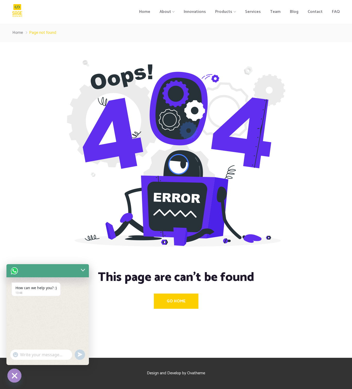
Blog (294, 11)
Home (144, 11)
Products (223, 11)
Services (253, 11)
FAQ (336, 11)
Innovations (195, 11)
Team (275, 11)
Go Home (176, 301)
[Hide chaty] (14, 376)
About (165, 11)
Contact (315, 11)
